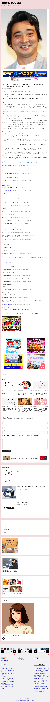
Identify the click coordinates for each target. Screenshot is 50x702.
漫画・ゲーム (27, 3)
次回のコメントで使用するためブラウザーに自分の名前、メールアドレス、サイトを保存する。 (22, 435)
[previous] (2, 651)
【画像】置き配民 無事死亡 (22, 502)
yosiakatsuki (24, 700)
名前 (3, 421)
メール (3, 425)
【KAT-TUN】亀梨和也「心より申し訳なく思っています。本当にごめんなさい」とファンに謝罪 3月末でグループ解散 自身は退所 (25, 410)
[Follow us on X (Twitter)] (3, 638)
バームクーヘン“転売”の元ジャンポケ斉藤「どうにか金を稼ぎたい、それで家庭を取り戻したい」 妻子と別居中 (26, 7)
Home (2, 7)
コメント (4, 438)
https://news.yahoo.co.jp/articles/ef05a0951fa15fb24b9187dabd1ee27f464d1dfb (20, 162)
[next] (14, 651)
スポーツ (34, 3)
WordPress (32, 700)
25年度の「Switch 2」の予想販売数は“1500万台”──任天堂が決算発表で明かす (33, 458)
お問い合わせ (38, 3)
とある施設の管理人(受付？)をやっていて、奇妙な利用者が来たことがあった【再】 (41, 670)
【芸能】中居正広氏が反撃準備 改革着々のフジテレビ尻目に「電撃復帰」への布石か (17, 458)
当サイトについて (47, 3)
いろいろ (23, 3)
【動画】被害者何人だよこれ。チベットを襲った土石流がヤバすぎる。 (8, 686)
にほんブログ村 (4, 660)
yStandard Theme (19, 700)
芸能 (31, 3)
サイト (3, 430)
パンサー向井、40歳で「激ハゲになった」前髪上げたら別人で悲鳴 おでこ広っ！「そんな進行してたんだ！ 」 (40, 393)
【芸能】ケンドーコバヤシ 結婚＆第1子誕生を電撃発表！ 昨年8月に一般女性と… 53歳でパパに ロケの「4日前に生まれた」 (40, 410)
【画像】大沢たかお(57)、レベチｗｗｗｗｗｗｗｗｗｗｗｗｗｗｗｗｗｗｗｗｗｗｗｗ (25, 393)
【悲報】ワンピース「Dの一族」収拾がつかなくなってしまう (8, 670)
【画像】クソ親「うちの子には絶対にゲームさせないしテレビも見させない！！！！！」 (31, 487)
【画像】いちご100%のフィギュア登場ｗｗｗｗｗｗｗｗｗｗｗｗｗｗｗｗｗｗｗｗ (32, 470)
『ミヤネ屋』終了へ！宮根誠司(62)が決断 (9, 392)
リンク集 (42, 3)
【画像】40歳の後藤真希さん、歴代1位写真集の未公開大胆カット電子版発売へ (9, 409)
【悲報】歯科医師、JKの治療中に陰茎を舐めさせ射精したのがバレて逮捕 (8, 675)
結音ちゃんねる (27, 698)
